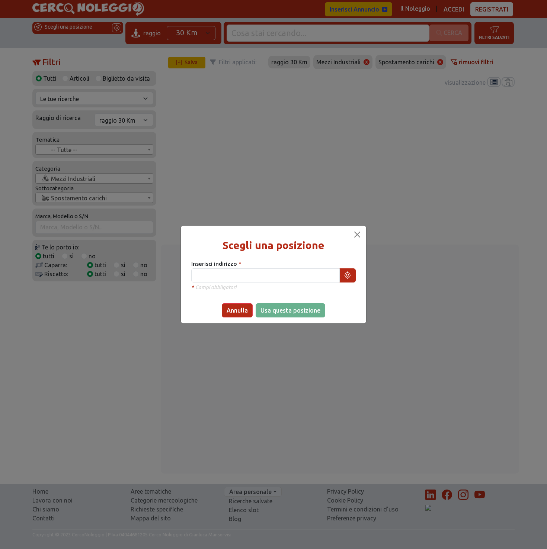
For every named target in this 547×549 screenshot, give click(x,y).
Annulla (237, 310)
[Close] (357, 234)
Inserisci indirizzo (215, 264)
